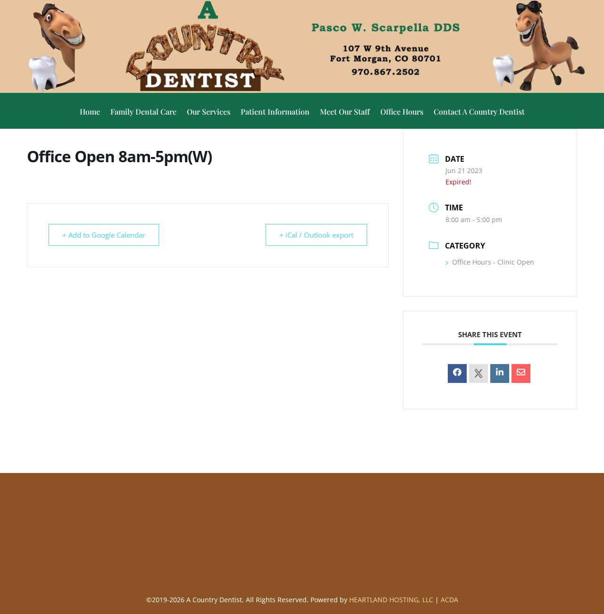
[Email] (521, 373)
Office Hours (401, 112)
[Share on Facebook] (457, 373)
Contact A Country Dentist (479, 112)
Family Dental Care (143, 112)
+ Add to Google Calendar (103, 235)
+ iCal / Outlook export (316, 235)
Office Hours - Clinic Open (493, 261)
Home (90, 112)
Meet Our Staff (345, 112)
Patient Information (275, 112)
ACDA (449, 599)
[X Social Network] (478, 373)
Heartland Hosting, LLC (391, 599)
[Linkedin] (499, 373)
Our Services (208, 112)
